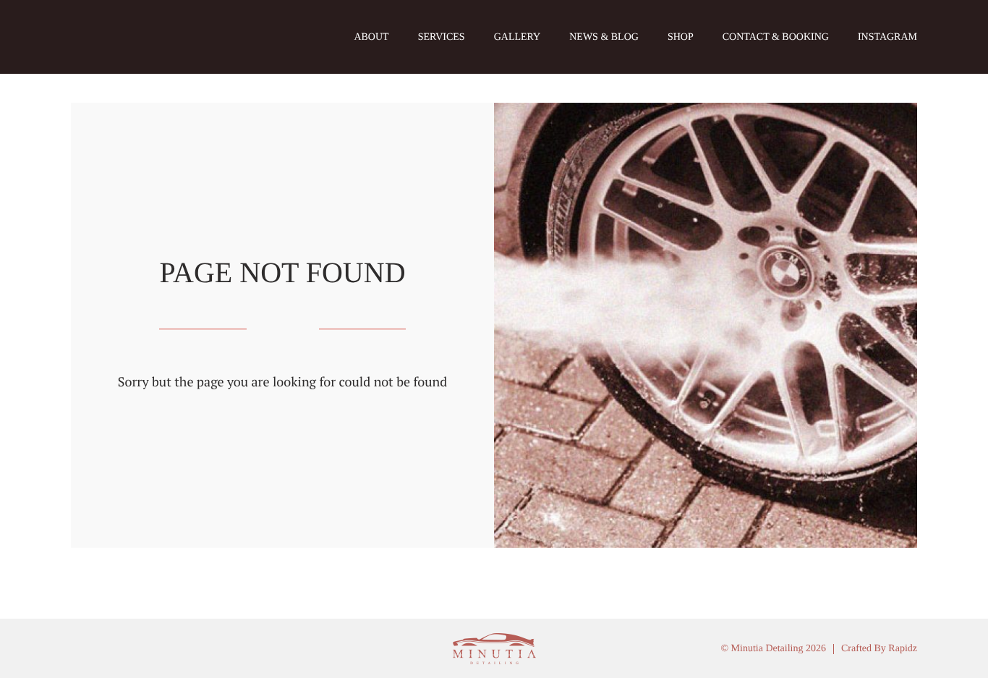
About (371, 37)
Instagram (887, 37)
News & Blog (604, 37)
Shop (681, 37)
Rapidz (902, 648)
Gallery (517, 37)
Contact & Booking (776, 37)
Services (441, 37)
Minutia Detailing (130, 36)
